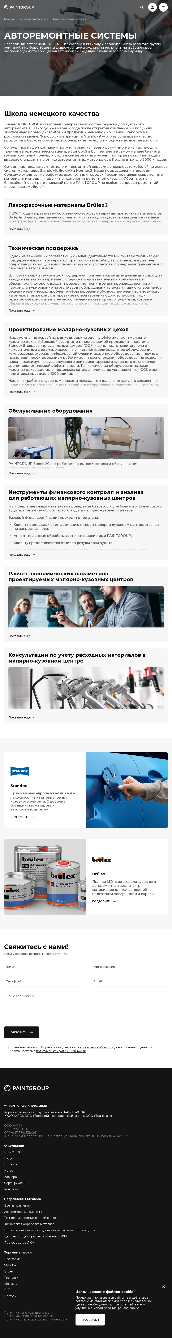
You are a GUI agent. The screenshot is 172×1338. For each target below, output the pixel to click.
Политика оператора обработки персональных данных (45, 1319)
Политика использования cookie (28, 1316)
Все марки (12, 1259)
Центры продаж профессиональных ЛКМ (35, 1236)
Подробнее (19, 816)
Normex (10, 1296)
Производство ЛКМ (19, 1243)
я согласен (90, 1319)
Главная (9, 19)
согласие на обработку (97, 1047)
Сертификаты (14, 1183)
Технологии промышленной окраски (31, 1218)
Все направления (17, 1205)
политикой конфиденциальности (61, 1051)
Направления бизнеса (33, 19)
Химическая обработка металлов (29, 1224)
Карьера (10, 1177)
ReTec (8, 1290)
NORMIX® (12, 1152)
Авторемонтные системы (23, 1212)
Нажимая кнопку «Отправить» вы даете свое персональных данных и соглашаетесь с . (82, 1049)
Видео (9, 1158)
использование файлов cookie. (117, 1308)
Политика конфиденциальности (28, 1312)
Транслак (11, 1277)
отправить (18, 1032)
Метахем (11, 1284)
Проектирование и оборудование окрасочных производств (49, 1230)
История (10, 1171)
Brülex (8, 1271)
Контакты (11, 1189)
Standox (10, 1265)
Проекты (11, 1164)
